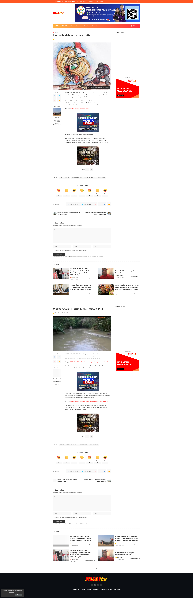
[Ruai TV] (58, 13)
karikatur (102, 177)
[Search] (136, 26)
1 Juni (61, 177)
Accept (18, 594)
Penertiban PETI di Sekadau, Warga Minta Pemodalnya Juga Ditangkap (89, 401)
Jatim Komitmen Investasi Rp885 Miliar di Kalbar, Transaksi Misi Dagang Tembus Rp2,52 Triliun (127, 287)
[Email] (59, 100)
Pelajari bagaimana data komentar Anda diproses (91, 256)
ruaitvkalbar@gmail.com (69, 1)
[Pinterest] (54, 100)
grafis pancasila (77, 177)
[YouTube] (139, 1)
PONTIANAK (57, 32)
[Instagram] (137, 1)
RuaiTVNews (58, 39)
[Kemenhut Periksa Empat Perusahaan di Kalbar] (106, 273)
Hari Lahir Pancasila (90, 177)
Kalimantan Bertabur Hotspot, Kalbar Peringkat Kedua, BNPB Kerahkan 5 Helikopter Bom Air (57, 121)
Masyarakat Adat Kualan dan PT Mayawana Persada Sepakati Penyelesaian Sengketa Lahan (82, 287)
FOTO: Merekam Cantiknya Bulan (79, 108)
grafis (68, 177)
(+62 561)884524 (57, 1)
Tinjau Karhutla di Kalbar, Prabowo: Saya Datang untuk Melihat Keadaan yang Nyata (57, 381)
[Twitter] (136, 1)
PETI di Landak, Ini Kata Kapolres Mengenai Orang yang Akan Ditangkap (89, 362)
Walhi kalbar (94, 444)
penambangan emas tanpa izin (68, 444)
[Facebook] (134, 1)
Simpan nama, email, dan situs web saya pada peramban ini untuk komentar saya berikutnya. (70, 250)
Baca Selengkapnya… (89, 278)
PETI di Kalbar (84, 444)
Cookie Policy (11, 592)
